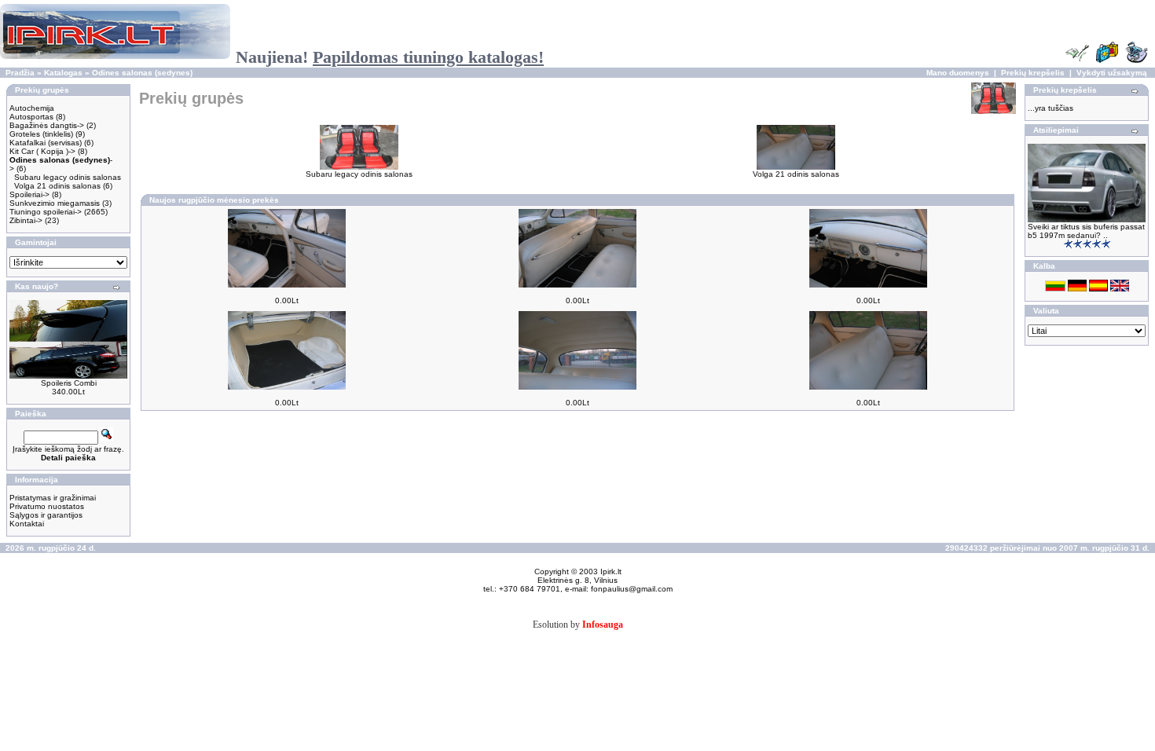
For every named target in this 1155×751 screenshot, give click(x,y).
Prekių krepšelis (1033, 72)
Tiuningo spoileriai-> (45, 211)
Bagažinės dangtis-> (46, 125)
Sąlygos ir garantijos (45, 515)
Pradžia (20, 72)
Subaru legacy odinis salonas (67, 177)
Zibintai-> (25, 220)
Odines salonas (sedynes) (142, 72)
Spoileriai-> (29, 194)
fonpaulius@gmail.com (632, 588)
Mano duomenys (957, 72)
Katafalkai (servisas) (45, 142)
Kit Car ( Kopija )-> (42, 151)
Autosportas (31, 116)
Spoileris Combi (69, 383)
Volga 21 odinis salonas (57, 185)
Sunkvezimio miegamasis (54, 203)
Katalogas (63, 72)
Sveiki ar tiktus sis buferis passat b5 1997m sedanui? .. (1086, 231)
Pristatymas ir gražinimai (52, 497)
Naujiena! (390, 57)
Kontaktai (26, 523)
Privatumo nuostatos (46, 506)
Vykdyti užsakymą (1111, 72)
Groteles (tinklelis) (41, 134)
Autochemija (31, 108)
